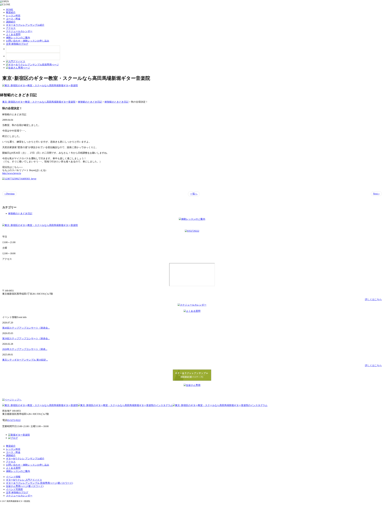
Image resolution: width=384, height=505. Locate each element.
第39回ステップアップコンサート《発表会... (26, 338)
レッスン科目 (13, 15)
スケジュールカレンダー (19, 31)
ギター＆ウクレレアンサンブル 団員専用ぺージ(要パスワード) (39, 483)
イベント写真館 (14, 489)
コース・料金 (13, 18)
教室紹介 (11, 12)
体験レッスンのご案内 (18, 37)
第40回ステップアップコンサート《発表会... (26, 328)
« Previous (9, 193)
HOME (9, 9)
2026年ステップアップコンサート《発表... (24, 349)
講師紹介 (11, 22)
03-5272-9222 (14, 420)
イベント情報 (13, 476)
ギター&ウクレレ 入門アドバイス (24, 480)
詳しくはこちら (373, 299)
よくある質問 (13, 34)
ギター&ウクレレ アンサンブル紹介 (25, 458)
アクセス (11, 28)
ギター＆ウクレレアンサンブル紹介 (25, 25)
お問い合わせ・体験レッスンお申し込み (27, 40)
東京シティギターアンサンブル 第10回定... (25, 360)
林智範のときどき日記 (20, 213)
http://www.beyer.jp (11, 173)
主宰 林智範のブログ (17, 44)
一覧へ (193, 194)
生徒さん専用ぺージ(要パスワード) (25, 486)
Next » (376, 193)
